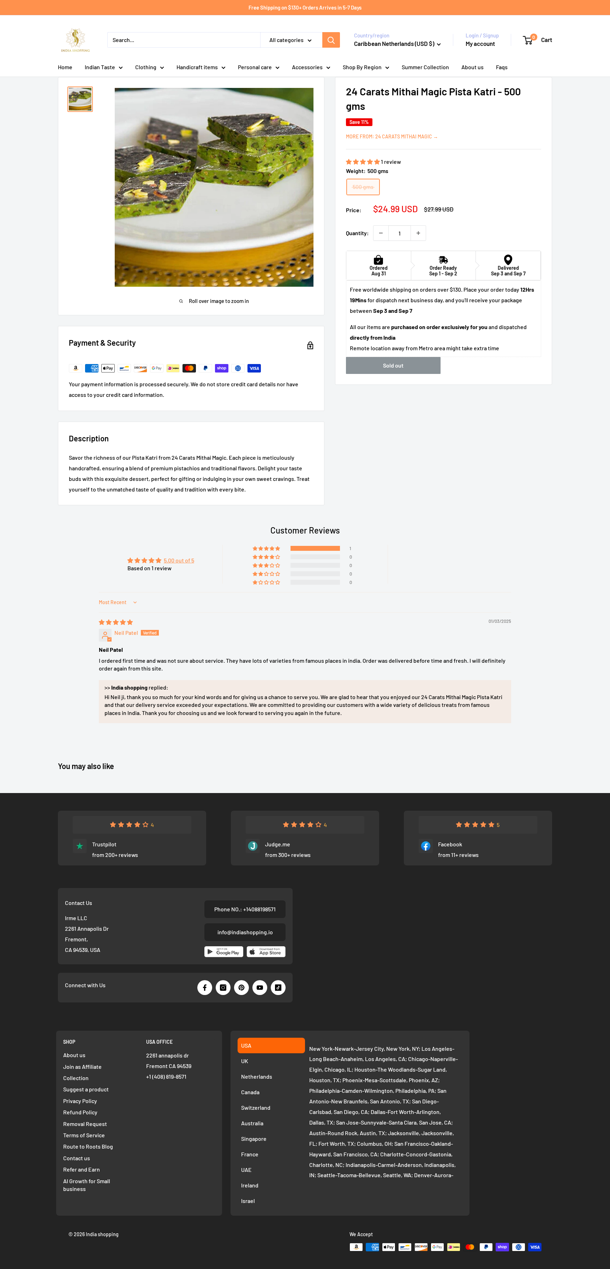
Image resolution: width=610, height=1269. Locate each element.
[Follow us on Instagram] (223, 987)
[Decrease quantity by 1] (380, 233)
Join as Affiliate (82, 1066)
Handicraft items (197, 67)
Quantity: (357, 233)
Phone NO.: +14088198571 (245, 909)
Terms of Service (84, 1135)
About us (472, 67)
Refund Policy (80, 1112)
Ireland (249, 1185)
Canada (250, 1092)
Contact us (76, 1158)
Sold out (393, 365)
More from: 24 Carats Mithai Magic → (392, 136)
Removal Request (85, 1123)
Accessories (307, 67)
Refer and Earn (81, 1169)
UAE (246, 1169)
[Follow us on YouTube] (259, 987)
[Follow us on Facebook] (204, 987)
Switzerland (255, 1107)
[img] (116, 622)
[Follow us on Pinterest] (241, 987)
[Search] (331, 40)
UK (244, 1061)
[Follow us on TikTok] (278, 987)
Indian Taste (100, 67)
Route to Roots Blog (88, 1146)
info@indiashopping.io (245, 932)
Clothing (145, 67)
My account (480, 43)
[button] (363, 161)
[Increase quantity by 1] (418, 233)
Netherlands (256, 1076)
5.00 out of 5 (179, 560)
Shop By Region (362, 67)
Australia (252, 1123)
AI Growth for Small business (86, 1185)
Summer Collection (425, 67)
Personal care (255, 67)
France (249, 1154)
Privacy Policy (80, 1100)
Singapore (254, 1138)
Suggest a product (86, 1089)
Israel (248, 1200)
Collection (76, 1077)
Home (65, 67)
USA (246, 1045)
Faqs (502, 67)
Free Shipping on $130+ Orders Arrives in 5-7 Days (305, 7)
